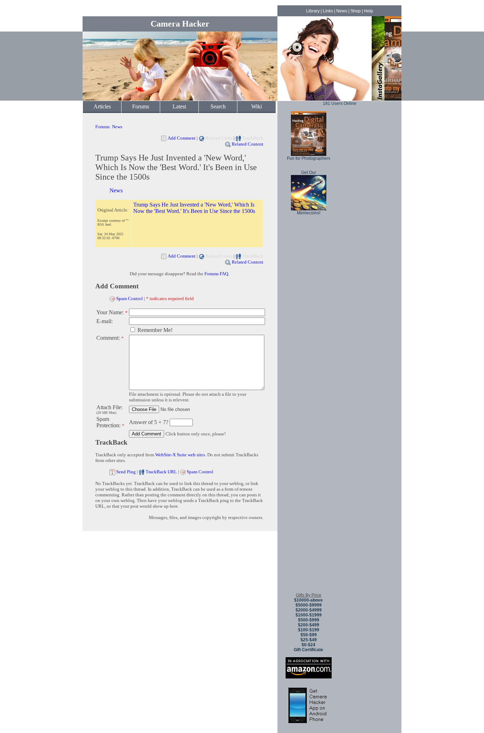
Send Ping (126, 471)
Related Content (247, 144)
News (341, 11)
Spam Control (129, 298)
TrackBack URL (161, 471)
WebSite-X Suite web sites (180, 454)
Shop (355, 11)
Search (218, 106)
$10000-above (308, 600)
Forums (140, 106)
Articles (102, 106)
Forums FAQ (216, 273)
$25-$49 (308, 639)
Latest (179, 106)
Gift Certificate (308, 649)
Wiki (256, 106)
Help (368, 11)
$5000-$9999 (309, 605)
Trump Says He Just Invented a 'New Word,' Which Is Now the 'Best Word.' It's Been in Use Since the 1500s (194, 208)
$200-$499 (308, 624)
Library (313, 11)
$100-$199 (308, 629)
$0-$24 (308, 644)
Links (328, 11)
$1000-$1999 (309, 615)
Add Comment (182, 138)
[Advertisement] (308, 481)
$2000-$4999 (309, 610)
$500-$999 (308, 620)
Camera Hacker (180, 23)
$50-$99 (308, 634)
